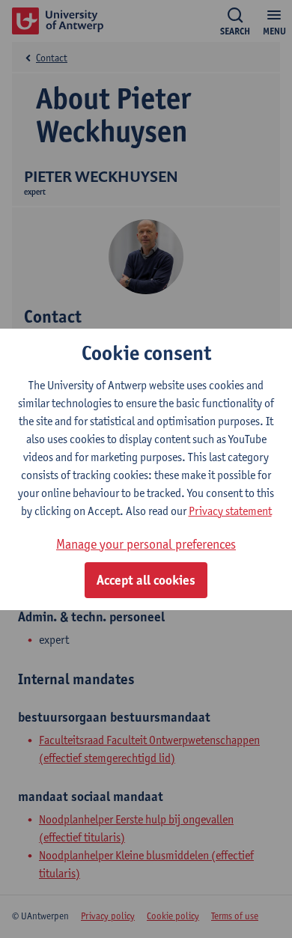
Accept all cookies (146, 580)
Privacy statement (230, 511)
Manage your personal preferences (146, 544)
